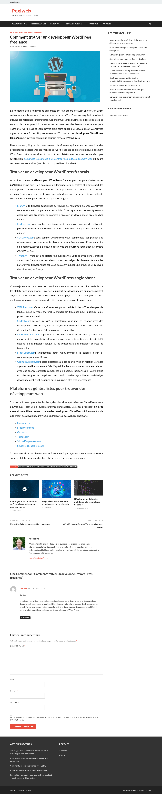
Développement (16, 33)
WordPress (137, 790)
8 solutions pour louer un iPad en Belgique (127, 59)
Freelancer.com (25, 427)
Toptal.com (23, 436)
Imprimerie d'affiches (118, 115)
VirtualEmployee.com (29, 441)
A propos (63, 750)
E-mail (14, 691)
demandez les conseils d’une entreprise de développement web (58, 158)
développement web (26, 467)
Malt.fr (21, 205)
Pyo (24, 47)
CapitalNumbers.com (28, 361)
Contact (62, 755)
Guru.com (22, 432)
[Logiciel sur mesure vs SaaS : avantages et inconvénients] (56, 498)
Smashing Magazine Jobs (30, 445)
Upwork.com (24, 423)
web (64, 467)
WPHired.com (25, 307)
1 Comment (31, 47)
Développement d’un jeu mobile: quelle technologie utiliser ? (87, 502)
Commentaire (17, 646)
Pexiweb (21, 11)
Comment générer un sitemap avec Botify (127, 54)
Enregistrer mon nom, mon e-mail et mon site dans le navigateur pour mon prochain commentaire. (54, 718)
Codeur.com (23, 223)
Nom (13, 680)
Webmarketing (19, 24)
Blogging (55, 24)
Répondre (25, 618)
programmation (54, 467)
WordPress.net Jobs (28, 334)
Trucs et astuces (74, 24)
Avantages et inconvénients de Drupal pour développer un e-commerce (23, 504)
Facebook (93, 24)
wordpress (72, 467)
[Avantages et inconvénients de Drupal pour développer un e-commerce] (24, 498)
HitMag (148, 790)
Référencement (38, 24)
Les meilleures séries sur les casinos (124, 85)
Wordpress (38, 33)
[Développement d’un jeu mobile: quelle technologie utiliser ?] (88, 496)
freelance (41, 467)
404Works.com (25, 237)
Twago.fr (22, 255)
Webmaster (28, 33)
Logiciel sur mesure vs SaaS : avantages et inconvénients (55, 502)
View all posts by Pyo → (38, 558)
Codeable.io (23, 320)
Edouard (23, 588)
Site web (14, 703)
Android (107, 24)
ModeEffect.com (26, 352)
